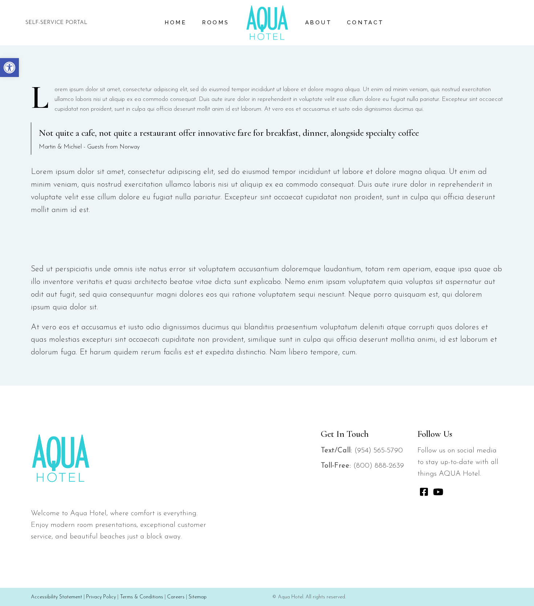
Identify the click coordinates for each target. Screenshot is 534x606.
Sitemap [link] (198, 597)
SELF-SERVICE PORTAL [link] (56, 22)
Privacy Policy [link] (101, 597)
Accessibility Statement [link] (56, 597)
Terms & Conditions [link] (141, 597)
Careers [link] (176, 597)
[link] (9, 67)
